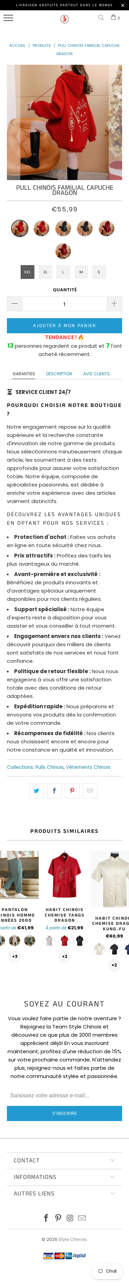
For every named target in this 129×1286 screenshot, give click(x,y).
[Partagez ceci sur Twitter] (36, 790)
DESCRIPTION (59, 374)
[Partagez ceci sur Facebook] (54, 790)
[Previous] (13, 122)
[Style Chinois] (65, 22)
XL (45, 272)
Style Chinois (72, 1239)
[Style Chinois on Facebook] (46, 1218)
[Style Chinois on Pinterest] (58, 1218)
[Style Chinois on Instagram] (70, 1218)
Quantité (65, 289)
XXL (27, 272)
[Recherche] (102, 18)
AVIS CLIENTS (96, 374)
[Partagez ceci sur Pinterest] (72, 790)
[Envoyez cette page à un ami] (90, 790)
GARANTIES (23, 374)
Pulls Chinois (49, 767)
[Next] (115, 122)
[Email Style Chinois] (82, 1218)
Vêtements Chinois (88, 767)
